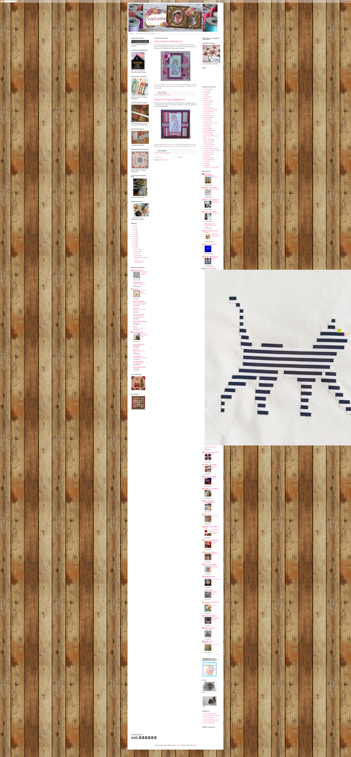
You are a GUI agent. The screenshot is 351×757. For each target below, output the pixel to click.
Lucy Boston (207, 121)
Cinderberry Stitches (138, 301)
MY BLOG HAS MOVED (138, 363)
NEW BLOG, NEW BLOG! (139, 328)
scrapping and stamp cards (164, 94)
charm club (206, 102)
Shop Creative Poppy (209, 723)
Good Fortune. (215, 644)
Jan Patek (135, 289)
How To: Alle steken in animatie (211, 715)
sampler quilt (207, 146)
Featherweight (207, 111)
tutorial (205, 163)
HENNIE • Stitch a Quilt (210, 464)
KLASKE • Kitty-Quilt (209, 615)
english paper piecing (209, 109)
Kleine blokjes (215, 176)
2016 (134, 230)
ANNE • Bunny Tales (209, 224)
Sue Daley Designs (138, 361)
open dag (206, 126)
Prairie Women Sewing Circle (211, 136)
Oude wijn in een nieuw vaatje (214, 593)
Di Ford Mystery (208, 108)
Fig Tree (135, 326)
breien (205, 98)
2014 (134, 234)
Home (131, 33)
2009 (134, 245)
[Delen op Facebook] (164, 93)
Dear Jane (206, 104)
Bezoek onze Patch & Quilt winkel (145, 33)
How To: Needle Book (209, 717)
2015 (134, 232)
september (137, 255)
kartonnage (207, 119)
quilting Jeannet (208, 590)
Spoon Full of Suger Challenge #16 (169, 99)
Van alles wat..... (215, 213)
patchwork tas (207, 132)
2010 (134, 243)
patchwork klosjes (208, 130)
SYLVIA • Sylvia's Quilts (210, 212)
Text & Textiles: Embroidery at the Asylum (144, 273)
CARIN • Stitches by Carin (211, 256)
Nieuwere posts (158, 157)
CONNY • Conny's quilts (210, 187)
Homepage (180, 157)
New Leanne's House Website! (140, 357)
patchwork (206, 128)
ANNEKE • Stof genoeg (210, 268)
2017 (134, 228)
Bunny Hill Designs (138, 282)
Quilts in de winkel (208, 141)
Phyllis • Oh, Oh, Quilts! (210, 564)
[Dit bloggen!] (160, 93)
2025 (213, 453)
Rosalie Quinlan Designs (139, 367)
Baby (205, 95)
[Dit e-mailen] (158, 93)
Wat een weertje (215, 579)
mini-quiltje (206, 124)
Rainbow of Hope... (137, 322)
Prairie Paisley (207, 134)
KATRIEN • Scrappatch (210, 476)
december (136, 249)
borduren (206, 96)
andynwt (179, 745)
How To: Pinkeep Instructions (211, 721)
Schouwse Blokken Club (210, 148)
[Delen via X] (162, 93)
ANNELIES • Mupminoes (210, 244)
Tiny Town (206, 161)
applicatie (206, 91)
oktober (136, 253)
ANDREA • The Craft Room (211, 488)
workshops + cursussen (210, 167)
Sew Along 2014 (208, 152)
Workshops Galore (137, 345)
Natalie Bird (136, 349)
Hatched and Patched (138, 344)
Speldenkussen (208, 154)
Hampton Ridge (208, 117)
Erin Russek (136, 308)
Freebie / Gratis (207, 115)
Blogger (195, 745)
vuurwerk (214, 478)
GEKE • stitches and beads (211, 199)
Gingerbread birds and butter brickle (144, 335)
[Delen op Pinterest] (165, 93)
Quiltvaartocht (207, 143)
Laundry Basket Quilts (139, 314)
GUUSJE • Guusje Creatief (211, 452)
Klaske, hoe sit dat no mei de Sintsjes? (215, 619)
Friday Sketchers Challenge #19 (168, 41)
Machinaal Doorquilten (209, 123)
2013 (134, 236)
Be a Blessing (136, 368)
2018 (134, 226)
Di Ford (205, 106)
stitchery (206, 156)
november (136, 251)
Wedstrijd (206, 165)
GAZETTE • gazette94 (209, 552)
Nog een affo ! (215, 515)
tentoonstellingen (208, 159)
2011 (134, 241)
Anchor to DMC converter (210, 713)
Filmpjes (206, 113)
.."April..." (214, 605)
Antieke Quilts (207, 89)
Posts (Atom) (165, 160)
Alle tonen (218, 654)
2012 (134, 238)
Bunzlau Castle (207, 100)
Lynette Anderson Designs (140, 321)
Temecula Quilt (207, 157)
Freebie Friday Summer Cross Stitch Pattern (215, 235)
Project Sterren (207, 139)
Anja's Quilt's (207, 514)
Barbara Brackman (138, 270)
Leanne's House (137, 356)
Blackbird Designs (138, 332)
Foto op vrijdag (215, 189)
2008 (134, 247)
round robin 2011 (208, 144)
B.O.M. (205, 93)
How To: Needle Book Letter (211, 719)
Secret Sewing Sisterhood (211, 540)
